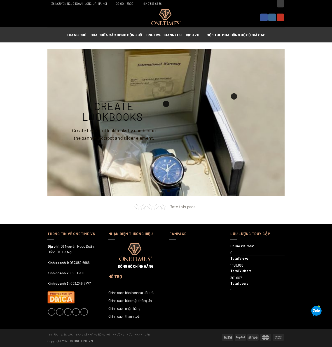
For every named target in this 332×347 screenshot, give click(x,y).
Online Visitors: (242, 246)
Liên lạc (67, 334)
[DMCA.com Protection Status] (61, 296)
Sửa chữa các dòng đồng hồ (116, 35)
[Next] (274, 122)
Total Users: (240, 283)
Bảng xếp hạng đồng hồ (93, 334)
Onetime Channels (164, 35)
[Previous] (58, 122)
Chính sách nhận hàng (124, 308)
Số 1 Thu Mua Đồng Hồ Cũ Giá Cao (236, 35)
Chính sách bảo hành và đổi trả (131, 292)
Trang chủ (77, 35)
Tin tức (52, 334)
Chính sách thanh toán (124, 316)
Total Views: (240, 258)
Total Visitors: (241, 271)
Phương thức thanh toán (131, 334)
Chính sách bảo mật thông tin (130, 300)
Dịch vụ (192, 35)
